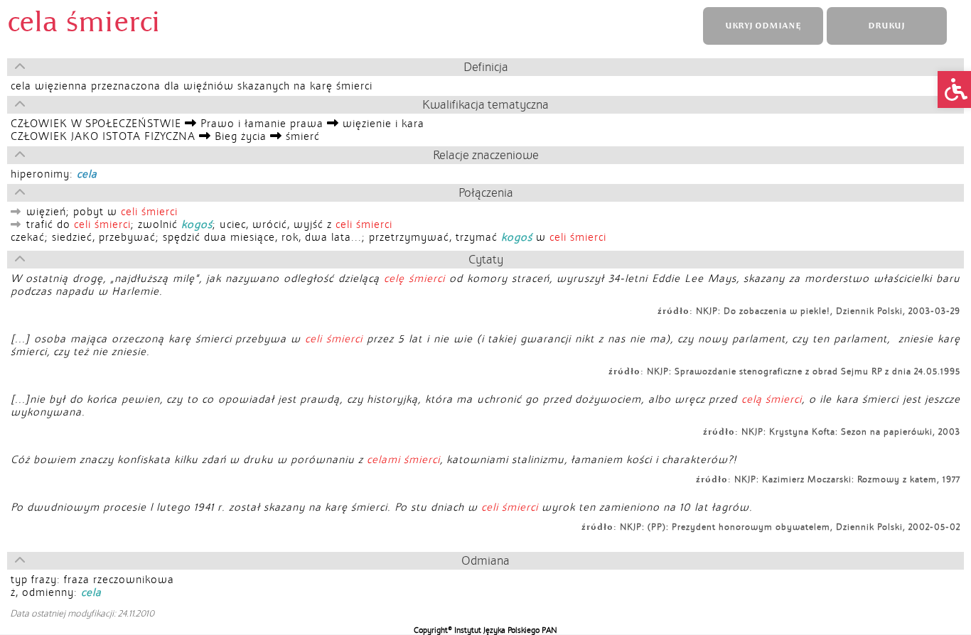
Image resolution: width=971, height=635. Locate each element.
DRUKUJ (886, 26)
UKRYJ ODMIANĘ (762, 26)
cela (87, 174)
